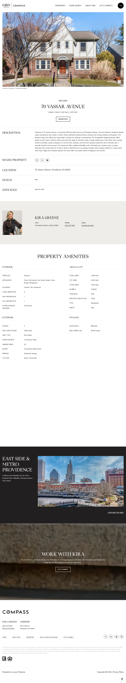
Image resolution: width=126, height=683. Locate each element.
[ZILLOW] (116, 637)
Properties (60, 6)
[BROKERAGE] (122, 637)
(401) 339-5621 (70, 225)
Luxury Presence (18, 672)
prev (9, 81)
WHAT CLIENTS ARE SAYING (49, 637)
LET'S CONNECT (68, 637)
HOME (4, 637)
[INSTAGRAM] (106, 637)
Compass (31, 647)
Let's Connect (106, 6)
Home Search (75, 6)
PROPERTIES (30, 637)
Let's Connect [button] (63, 569)
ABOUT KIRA (16, 637)
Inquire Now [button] (63, 119)
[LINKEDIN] (111, 637)
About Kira (90, 6)
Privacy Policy (118, 672)
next (15, 81)
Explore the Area (116, 513)
